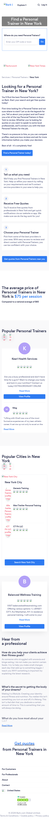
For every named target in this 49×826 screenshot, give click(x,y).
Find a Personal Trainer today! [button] (17, 152)
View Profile (24, 396)
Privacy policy (42, 815)
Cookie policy (27, 815)
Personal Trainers (20, 77)
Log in (44, 4)
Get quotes (24, 743)
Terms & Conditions (9, 815)
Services (6, 77)
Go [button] (42, 41)
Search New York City (24, 562)
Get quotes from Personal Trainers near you (24, 259)
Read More (7, 725)
